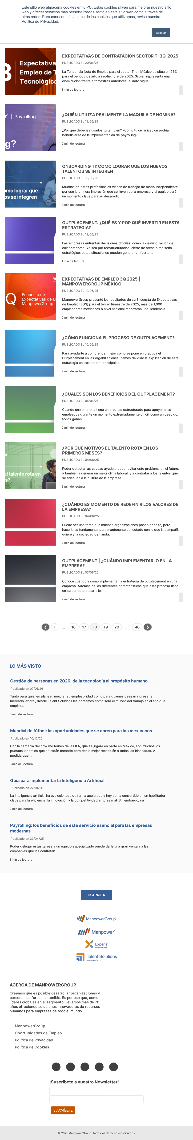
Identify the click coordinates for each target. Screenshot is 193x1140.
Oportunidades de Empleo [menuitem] (38, 1033)
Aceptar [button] (161, 33)
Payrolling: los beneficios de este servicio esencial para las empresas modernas (81, 828)
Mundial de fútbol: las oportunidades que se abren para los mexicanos (81, 730)
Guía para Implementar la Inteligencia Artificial (57, 780)
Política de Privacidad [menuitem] (34, 1040)
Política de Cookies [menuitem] (32, 1047)
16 (73, 627)
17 (84, 627)
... (63, 627)
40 (137, 627)
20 (116, 627)
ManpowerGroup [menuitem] (30, 1026)
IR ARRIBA (96, 895)
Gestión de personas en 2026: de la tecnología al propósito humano (79, 680)
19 (106, 627)
